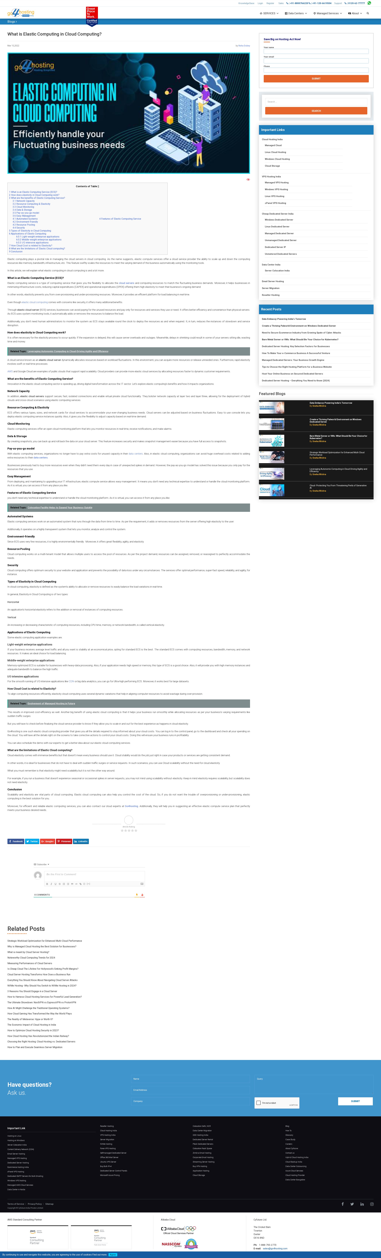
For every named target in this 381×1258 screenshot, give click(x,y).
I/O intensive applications (32, 242)
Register (270, 3)
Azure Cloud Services (294, 1171)
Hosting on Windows (16, 1140)
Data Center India (271, 265)
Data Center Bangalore (295, 1180)
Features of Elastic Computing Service (120, 218)
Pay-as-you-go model (26, 212)
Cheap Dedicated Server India (277, 214)
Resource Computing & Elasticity (31, 204)
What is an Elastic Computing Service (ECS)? (33, 192)
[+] (88, 884)
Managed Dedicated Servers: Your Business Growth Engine (293, 360)
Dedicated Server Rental (203, 1139)
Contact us (290, 1153)
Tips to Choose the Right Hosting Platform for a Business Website (297, 367)
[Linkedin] (362, 1204)
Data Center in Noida (16, 1189)
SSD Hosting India (200, 1135)
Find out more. (99, 1254)
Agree (113, 1255)
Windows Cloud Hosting (277, 159)
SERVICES (269, 13)
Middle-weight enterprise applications (38, 239)
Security (19, 227)
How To (288, 1130)
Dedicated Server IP (275, 247)
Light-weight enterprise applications (37, 236)
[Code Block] (76, 884)
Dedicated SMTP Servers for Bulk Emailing (25, 1176)
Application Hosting (201, 1171)
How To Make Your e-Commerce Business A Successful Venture (296, 353)
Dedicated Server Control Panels (113, 1171)
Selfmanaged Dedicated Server (113, 1153)
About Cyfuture (291, 1148)
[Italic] (51, 884)
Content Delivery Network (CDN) (20, 1149)
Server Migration (270, 288)
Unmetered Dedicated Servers (281, 254)
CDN (71, 681)
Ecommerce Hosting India (18, 1167)
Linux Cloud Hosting (275, 152)
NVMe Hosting (106, 1144)
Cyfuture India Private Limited (30, 1208)
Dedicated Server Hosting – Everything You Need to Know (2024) (296, 381)
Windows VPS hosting (16, 1180)
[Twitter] (352, 1204)
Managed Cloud (273, 145)
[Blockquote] (72, 884)
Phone (267, 66)
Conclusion (16, 251)
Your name (269, 47)
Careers (288, 1144)
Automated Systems (25, 218)
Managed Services (328, 13)
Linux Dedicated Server (277, 227)
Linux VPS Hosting (274, 196)
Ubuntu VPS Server (108, 1162)
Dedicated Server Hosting (18, 1163)
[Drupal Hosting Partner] (191, 1244)
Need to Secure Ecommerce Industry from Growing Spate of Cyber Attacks (301, 333)
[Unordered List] (68, 884)
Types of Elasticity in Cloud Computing (30, 230)
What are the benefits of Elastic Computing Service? (37, 198)
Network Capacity (24, 201)
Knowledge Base (246, 3)
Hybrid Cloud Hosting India (296, 1157)
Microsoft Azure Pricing (110, 1175)
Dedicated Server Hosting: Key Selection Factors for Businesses (296, 346)
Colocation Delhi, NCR (202, 1126)
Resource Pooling (24, 224)
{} (84, 884)
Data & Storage (23, 209)
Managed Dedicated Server (279, 233)
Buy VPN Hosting (200, 1166)
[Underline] (55, 884)
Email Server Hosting (273, 281)
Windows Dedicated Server (279, 220)
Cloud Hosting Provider (295, 1175)
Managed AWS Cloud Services (20, 1185)
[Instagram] (372, 1204)
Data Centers (296, 13)
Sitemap (49, 1204)
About (355, 13)
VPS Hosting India (271, 177)
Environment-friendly (26, 221)
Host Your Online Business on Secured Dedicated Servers (292, 374)
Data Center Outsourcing (295, 1166)
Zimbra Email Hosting (202, 1153)
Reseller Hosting (270, 295)
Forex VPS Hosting (108, 1148)
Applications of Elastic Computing (28, 233)
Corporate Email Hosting (203, 1157)
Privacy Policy (35, 1204)
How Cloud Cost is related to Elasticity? (31, 245)
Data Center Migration (202, 1130)
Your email (269, 57)
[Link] (80, 884)
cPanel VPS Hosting (275, 203)
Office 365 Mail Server (109, 1157)
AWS (10, 371)
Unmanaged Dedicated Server (281, 240)
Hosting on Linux (14, 1136)
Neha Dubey (244, 45)
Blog (287, 1126)
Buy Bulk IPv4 (105, 1166)
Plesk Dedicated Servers (203, 1144)
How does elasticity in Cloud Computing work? (34, 195)
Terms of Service (15, 1204)
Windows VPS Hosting (276, 189)
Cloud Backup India (293, 1162)
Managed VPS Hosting (277, 183)
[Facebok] (342, 1204)
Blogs (11, 21)
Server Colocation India (277, 271)
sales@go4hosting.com (275, 1248)
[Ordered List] (64, 884)
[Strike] (60, 884)
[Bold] (47, 884)
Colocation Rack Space (202, 1148)
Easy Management (24, 215)
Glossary (289, 1135)
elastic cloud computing (35, 302)
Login (260, 3)
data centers (136, 453)
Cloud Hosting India (272, 139)
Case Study (290, 1139)
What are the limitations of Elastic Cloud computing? (37, 248)
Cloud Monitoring (24, 206)
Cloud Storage (272, 166)
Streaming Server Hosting (203, 1162)
